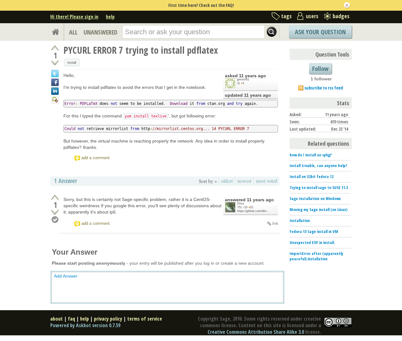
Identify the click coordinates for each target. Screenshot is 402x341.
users (312, 16)
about (56, 318)
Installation (300, 220)
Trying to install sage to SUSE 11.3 (319, 187)
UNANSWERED (100, 32)
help (110, 16)
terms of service (144, 318)
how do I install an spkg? (311, 155)
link (275, 223)
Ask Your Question (320, 32)
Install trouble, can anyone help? (318, 165)
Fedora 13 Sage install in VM (314, 231)
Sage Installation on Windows (315, 198)
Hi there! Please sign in (74, 16)
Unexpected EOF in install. (312, 242)
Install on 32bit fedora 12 (312, 176)
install (72, 62)
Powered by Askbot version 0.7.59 (85, 325)
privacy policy (108, 318)
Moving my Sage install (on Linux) (318, 209)
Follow (320, 68)
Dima (240, 203)
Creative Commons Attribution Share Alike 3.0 (256, 331)
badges (341, 16)
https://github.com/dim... (253, 211)
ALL (73, 32)
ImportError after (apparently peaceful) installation (316, 256)
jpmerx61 (243, 79)
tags (286, 16)
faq (71, 318)
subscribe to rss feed (323, 88)
